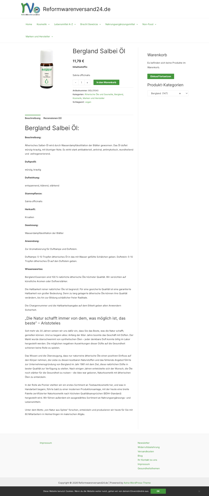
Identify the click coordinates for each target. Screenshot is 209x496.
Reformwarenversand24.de (76, 9)
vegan (88, 102)
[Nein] (199, 491)
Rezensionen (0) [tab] (52, 118)
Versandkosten (146, 451)
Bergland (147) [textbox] (165, 93)
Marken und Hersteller (93, 98)
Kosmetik (77, 98)
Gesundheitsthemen (149, 468)
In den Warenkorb (106, 82)
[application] (48, 24)
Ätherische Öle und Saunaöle (99, 94)
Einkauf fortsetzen (160, 76)
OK (158, 491)
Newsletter (144, 442)
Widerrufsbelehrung (149, 447)
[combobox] (167, 93)
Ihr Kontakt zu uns (147, 459)
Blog (140, 455)
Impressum (46, 442)
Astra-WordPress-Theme (137, 482)
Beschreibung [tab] (33, 118)
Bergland (118, 94)
